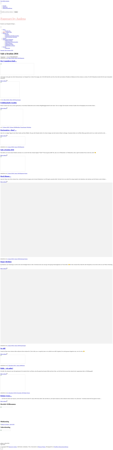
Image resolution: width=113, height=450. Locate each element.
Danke (25, 392)
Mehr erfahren (3, 80)
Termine (4, 38)
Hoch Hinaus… (5, 176)
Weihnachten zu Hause (10, 45)
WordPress (56, 446)
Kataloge (7, 34)
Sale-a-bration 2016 (7, 150)
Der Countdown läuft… (8, 61)
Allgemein (22, 58)
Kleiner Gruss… (6, 396)
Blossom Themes (42, 446)
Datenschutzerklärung (7, 8)
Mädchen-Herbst (8, 40)
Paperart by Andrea (13, 18)
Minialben (18, 127)
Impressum (5, 7)
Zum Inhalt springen (4, 1)
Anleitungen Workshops (8, 39)
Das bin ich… (8, 30)
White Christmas (8, 43)
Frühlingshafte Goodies (8, 103)
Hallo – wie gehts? (6, 368)
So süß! (3, 348)
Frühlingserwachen (9, 44)
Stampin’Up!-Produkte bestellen (12, 35)
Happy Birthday (6, 262)
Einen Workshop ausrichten (11, 37)
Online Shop (7, 32)
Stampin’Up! (5, 33)
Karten (25, 173)
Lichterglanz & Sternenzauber (11, 42)
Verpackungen (18, 99)
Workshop (29, 127)
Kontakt (4, 5)
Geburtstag (22, 258)
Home (4, 29)
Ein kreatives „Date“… (8, 130)
